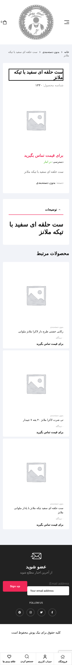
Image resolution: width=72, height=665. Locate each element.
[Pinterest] (20, 612)
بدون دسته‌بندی (50, 51)
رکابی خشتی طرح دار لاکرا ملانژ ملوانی (40, 331)
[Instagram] (30, 612)
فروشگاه (62, 661)
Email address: (59, 583)
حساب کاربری (45, 661)
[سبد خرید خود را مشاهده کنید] (5, 22)
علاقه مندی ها (9, 661)
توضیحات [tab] (51, 209)
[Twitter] (41, 612)
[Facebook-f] (52, 612)
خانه (66, 51)
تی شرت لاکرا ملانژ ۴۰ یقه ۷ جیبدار (43, 419)
